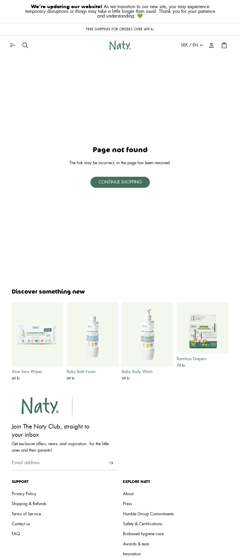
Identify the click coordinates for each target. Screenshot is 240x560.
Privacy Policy (24, 494)
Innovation (132, 554)
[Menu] (12, 45)
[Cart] (224, 45)
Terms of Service (26, 514)
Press (127, 504)
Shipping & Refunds (29, 504)
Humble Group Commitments (148, 514)
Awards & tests (136, 544)
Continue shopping (120, 182)
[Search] (25, 45)
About (128, 494)
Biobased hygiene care (143, 534)
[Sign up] (111, 463)
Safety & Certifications (142, 524)
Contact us (21, 524)
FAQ (16, 534)
